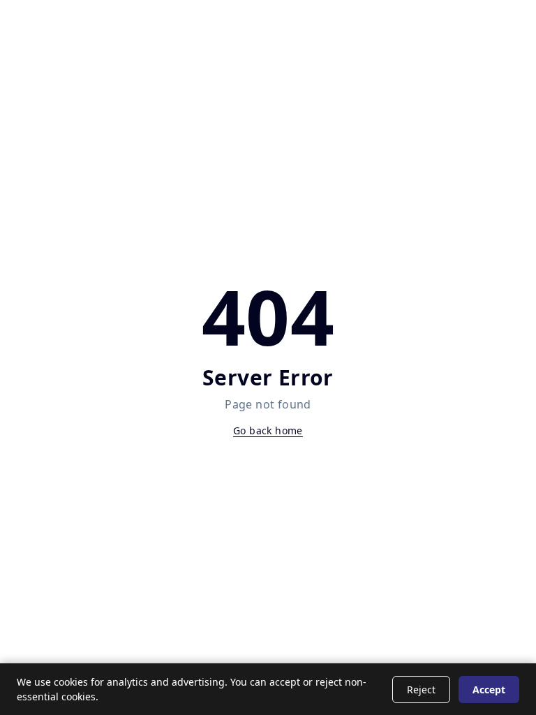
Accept (488, 689)
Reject (421, 689)
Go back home (268, 430)
